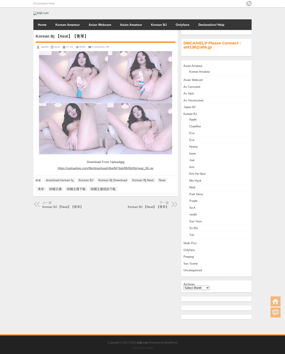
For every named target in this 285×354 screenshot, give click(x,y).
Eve (191, 140)
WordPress (170, 342)
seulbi (193, 214)
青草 (41, 189)
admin (45, 46)
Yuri (191, 235)
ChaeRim (195, 126)
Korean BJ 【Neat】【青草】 (62, 207)
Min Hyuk (195, 180)
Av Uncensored (193, 100)
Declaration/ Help (44, 3)
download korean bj (59, 180)
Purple (193, 201)
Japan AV (189, 107)
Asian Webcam (100, 24)
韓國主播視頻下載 (103, 189)
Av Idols (188, 93)
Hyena (193, 146)
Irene (192, 153)
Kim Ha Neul (197, 173)
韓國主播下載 (76, 189)
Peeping (188, 256)
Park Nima (196, 194)
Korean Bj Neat (143, 180)
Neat (192, 187)
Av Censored (191, 86)
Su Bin (193, 228)
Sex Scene (190, 263)
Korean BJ (159, 24)
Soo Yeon (195, 221)
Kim (191, 167)
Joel (192, 160)
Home (42, 24)
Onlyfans (182, 24)
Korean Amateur (67, 24)
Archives (189, 284)
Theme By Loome (142, 348)
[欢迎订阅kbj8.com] (249, 3)
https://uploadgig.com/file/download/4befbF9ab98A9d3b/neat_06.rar (106, 168)
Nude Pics (190, 243)
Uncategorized (192, 270)
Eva (191, 133)
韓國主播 (55, 189)
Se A (192, 207)
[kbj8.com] (41, 13)
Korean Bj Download (112, 180)
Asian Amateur (131, 24)
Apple (193, 119)
